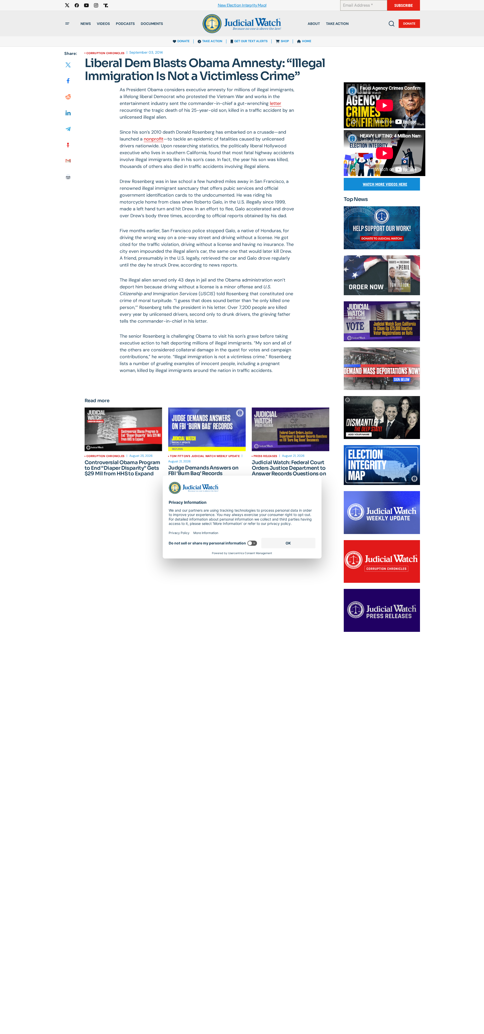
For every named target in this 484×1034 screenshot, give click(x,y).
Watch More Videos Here (385, 184)
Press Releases (265, 456)
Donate (409, 24)
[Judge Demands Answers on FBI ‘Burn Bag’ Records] (207, 429)
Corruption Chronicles (105, 53)
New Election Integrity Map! (242, 5)
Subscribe (403, 5)
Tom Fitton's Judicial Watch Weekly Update (205, 456)
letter (275, 103)
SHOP (285, 41)
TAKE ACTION (212, 41)
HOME (306, 41)
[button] (67, 24)
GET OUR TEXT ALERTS (251, 41)
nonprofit (153, 139)
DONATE (183, 41)
